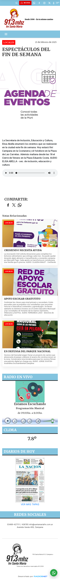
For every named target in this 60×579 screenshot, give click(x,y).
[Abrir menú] (6, 34)
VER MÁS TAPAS (30, 504)
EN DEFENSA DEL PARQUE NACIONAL (27, 351)
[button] (16, 2)
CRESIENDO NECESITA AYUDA (23, 250)
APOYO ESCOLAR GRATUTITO (22, 298)
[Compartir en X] (14, 205)
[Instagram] (44, 2)
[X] (49, 2)
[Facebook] (39, 2)
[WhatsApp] (34, 2)
